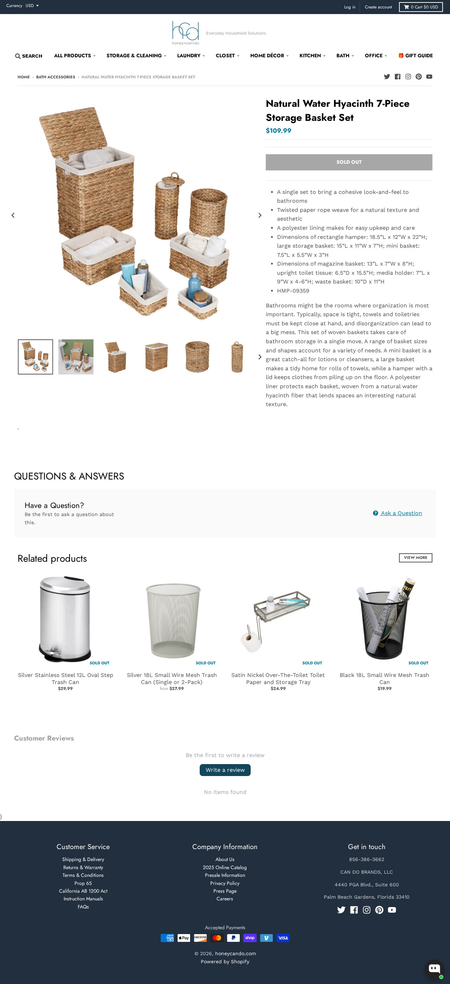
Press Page (225, 890)
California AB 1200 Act (83, 890)
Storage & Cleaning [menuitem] (134, 55)
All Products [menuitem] (72, 55)
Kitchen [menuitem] (310, 55)
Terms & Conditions (83, 875)
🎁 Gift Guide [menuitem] (415, 55)
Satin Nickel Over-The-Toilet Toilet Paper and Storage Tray (278, 679)
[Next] (259, 215)
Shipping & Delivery (83, 859)
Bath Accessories (55, 77)
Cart (424, 7)
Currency (14, 5)
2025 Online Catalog (225, 867)
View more (416, 557)
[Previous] (13, 215)
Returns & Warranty (83, 867)
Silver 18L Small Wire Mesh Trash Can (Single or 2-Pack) (172, 679)
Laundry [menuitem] (188, 55)
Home (24, 77)
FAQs (83, 906)
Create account (378, 7)
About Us (225, 859)
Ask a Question (401, 513)
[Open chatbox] (434, 969)
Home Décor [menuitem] (267, 55)
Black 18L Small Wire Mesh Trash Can (384, 679)
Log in (349, 7)
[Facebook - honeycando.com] (397, 76)
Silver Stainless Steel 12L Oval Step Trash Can (65, 679)
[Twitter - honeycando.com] (387, 76)
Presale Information (225, 875)
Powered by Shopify (225, 961)
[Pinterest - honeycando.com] (419, 76)
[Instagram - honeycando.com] (408, 76)
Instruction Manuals (83, 898)
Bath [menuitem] (342, 55)
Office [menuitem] (373, 55)
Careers (225, 898)
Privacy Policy (224, 883)
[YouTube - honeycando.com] (429, 76)
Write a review (225, 770)
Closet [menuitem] (225, 55)
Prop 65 (83, 883)
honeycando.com (235, 953)
